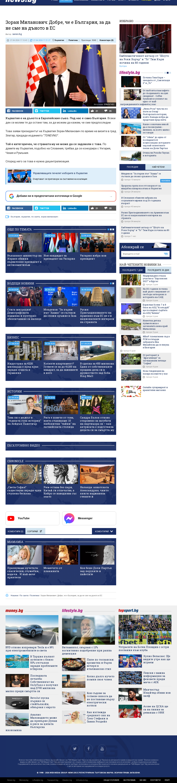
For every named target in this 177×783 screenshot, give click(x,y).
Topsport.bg (52, 780)
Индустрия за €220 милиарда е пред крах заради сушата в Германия (22, 368)
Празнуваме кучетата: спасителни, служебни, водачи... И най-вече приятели (23, 572)
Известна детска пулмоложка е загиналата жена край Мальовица (155, 324)
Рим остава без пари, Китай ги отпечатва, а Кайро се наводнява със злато (60, 492)
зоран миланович (49, 217)
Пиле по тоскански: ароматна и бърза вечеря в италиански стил (100, 664)
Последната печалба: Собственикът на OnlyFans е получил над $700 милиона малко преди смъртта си (32, 683)
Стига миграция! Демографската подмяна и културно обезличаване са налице (24, 314)
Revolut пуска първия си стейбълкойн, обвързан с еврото (42, 702)
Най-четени (158, 167)
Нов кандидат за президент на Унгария (59, 257)
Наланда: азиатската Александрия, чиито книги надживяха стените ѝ (94, 492)
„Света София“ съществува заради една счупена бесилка (24, 490)
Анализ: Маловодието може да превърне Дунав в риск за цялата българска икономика (31, 722)
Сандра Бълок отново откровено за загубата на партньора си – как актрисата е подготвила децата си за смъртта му (97, 423)
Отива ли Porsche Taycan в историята (156, 154)
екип (167, 780)
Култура (123, 66)
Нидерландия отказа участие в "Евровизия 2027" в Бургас (155, 278)
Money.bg (23, 780)
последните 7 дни (132, 270)
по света (35, 217)
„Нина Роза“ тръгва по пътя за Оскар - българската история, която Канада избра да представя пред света (155, 114)
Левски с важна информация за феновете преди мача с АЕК (154, 677)
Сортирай (32, 531)
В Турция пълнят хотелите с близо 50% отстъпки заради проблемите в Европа (44, 662)
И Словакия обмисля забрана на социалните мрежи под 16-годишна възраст (141, 200)
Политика (73, 40)
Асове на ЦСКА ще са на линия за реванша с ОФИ (155, 709)
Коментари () (106, 40)
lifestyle (130, 73)
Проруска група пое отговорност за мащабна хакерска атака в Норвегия (141, 187)
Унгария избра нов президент (93, 257)
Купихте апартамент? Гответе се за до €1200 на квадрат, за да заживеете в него (61, 368)
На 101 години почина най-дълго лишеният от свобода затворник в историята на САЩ (156, 292)
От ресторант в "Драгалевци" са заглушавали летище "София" (154, 359)
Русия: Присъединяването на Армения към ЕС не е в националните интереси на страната (97, 315)
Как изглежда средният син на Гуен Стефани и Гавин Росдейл (98, 717)
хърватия (25, 217)
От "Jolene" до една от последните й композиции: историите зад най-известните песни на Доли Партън (156, 143)
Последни (132, 167)
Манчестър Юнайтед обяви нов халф (157, 692)
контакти (155, 780)
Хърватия (59, 40)
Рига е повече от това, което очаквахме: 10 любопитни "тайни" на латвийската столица (60, 422)
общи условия (111, 780)
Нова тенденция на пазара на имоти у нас (155, 372)
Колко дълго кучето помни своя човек (100, 678)
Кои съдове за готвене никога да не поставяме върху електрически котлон (101, 699)
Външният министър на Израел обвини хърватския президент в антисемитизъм (24, 260)
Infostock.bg (82, 780)
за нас (142, 780)
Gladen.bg (67, 780)
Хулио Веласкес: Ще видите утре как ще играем (156, 659)
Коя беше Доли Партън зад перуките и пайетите (96, 571)
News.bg (11, 780)
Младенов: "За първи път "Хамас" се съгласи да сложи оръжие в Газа (60, 312)
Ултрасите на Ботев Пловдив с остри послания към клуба (144, 648)
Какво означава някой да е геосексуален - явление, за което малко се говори (156, 128)
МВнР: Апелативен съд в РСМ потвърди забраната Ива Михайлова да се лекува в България (156, 342)
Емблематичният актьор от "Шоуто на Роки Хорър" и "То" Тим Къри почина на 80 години (144, 59)
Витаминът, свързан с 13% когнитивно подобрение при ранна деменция (87, 650)
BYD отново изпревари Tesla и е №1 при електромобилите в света (30, 649)
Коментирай (102, 531)
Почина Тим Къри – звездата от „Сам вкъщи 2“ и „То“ (156, 80)
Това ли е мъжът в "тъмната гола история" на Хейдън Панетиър (24, 420)
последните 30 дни (158, 270)
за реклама (129, 780)
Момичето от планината (53, 569)
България (15, 217)
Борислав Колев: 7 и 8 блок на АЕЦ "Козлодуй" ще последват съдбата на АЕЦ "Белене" (156, 308)
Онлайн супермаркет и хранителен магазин (155, 388)
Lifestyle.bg (37, 780)
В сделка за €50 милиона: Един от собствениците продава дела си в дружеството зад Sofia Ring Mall (97, 369)
